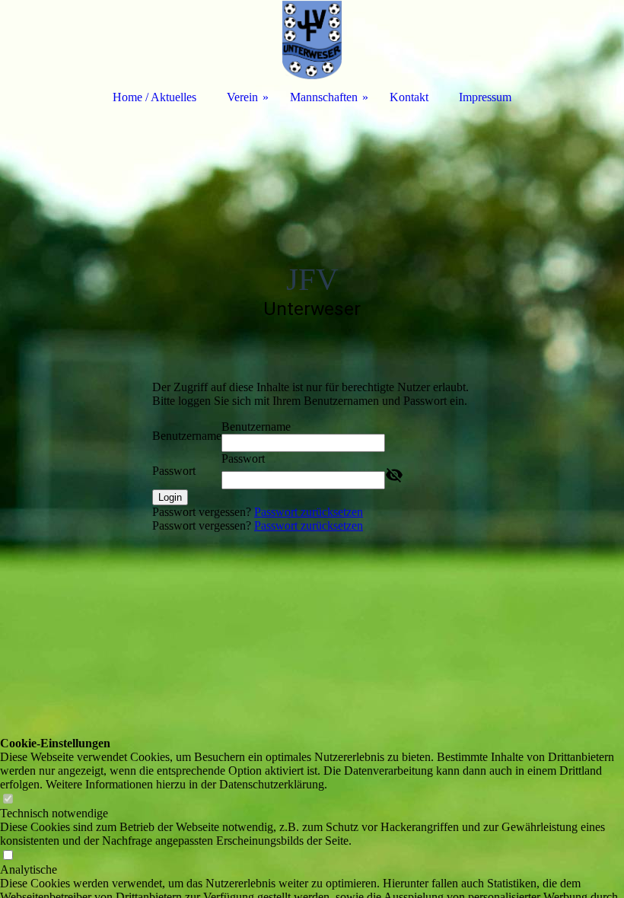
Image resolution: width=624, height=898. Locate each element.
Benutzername (186, 435)
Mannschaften (324, 97)
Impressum (485, 97)
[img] (312, 40)
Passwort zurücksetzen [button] (308, 511)
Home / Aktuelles (154, 97)
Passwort (174, 470)
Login (170, 497)
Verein (242, 97)
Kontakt (409, 97)
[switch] (7, 799)
